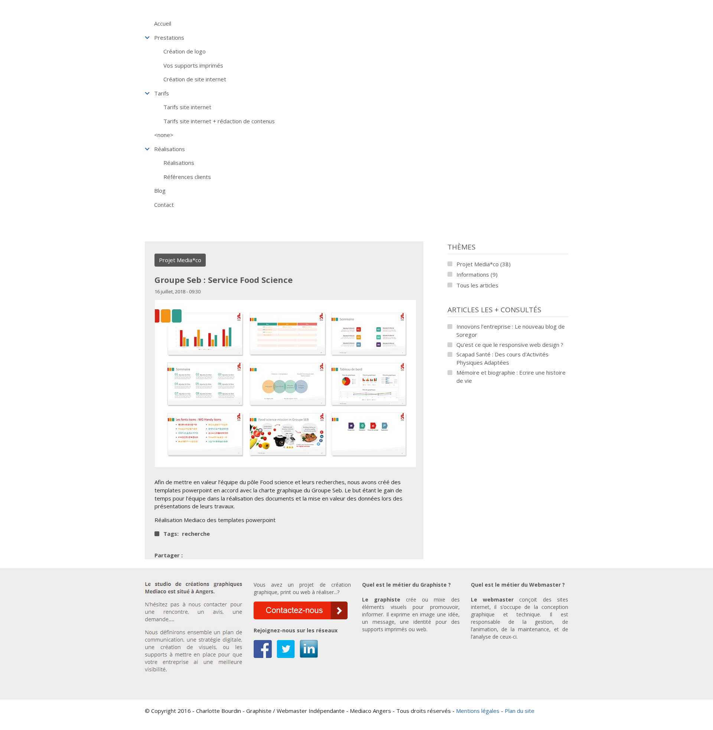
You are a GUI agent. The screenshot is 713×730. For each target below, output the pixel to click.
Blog (160, 190)
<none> (163, 134)
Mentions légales (477, 710)
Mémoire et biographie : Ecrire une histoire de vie (511, 376)
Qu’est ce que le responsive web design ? (509, 344)
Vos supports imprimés (193, 65)
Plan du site (519, 710)
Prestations (169, 37)
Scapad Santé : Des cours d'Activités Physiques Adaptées (502, 358)
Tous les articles (477, 285)
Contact (164, 204)
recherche (196, 534)
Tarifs (161, 93)
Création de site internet (194, 79)
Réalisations (169, 149)
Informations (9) (477, 274)
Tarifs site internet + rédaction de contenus (219, 121)
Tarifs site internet (187, 107)
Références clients (187, 176)
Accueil (162, 23)
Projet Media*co (180, 260)
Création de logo (184, 51)
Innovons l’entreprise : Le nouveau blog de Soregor (510, 330)
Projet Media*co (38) (483, 264)
